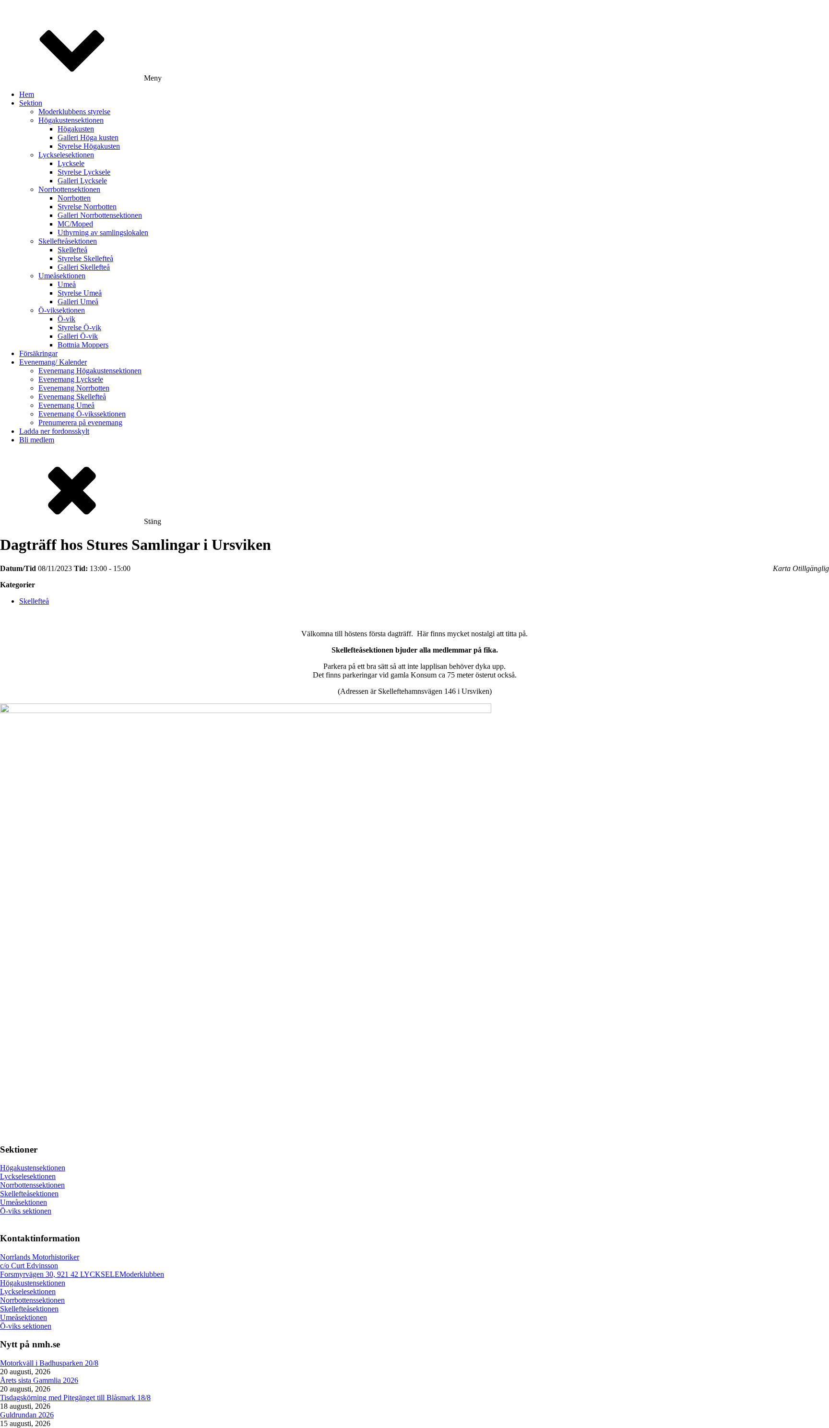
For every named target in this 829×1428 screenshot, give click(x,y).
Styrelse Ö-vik (79, 327)
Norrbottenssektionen (32, 1185)
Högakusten (76, 129)
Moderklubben (141, 1274)
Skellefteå (72, 250)
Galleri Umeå (78, 302)
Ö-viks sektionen (25, 1211)
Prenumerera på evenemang (80, 422)
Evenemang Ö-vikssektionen (82, 414)
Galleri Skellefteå (84, 267)
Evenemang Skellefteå (72, 397)
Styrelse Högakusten (89, 146)
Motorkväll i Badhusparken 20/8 (49, 1363)
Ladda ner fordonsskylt (54, 431)
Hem (26, 94)
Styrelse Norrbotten (87, 206)
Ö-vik (66, 319)
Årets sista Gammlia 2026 (39, 1380)
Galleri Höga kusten (88, 137)
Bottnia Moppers (83, 345)
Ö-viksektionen (61, 310)
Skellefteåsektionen (67, 241)
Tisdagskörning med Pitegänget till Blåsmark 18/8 (75, 1397)
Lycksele (71, 163)
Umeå (67, 284)
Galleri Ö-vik (78, 336)
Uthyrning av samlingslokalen (103, 232)
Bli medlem (36, 440)
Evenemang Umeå (66, 405)
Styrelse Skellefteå (85, 258)
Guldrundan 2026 (27, 1415)
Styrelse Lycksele (84, 172)
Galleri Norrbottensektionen (100, 215)
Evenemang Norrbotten (73, 388)
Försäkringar (38, 353)
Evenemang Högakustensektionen (90, 371)
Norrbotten (74, 198)
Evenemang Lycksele (70, 379)
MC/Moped (75, 224)
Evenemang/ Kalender (53, 362)
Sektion (30, 103)
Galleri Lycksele (82, 181)
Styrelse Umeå (80, 293)
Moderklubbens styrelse (74, 111)
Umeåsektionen (61, 276)
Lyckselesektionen (66, 155)
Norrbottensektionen (69, 189)
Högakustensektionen (71, 120)
